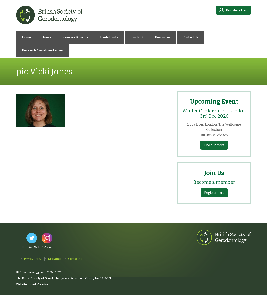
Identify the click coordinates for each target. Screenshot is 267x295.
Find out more (214, 145)
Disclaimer (54, 259)
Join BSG (137, 37)
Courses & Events (75, 37)
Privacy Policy (32, 259)
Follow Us (32, 247)
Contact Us (190, 37)
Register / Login (237, 10)
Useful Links (109, 37)
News (47, 37)
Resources (162, 37)
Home (26, 37)
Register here (214, 192)
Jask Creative (39, 284)
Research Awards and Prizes (43, 50)
